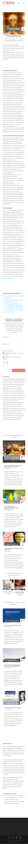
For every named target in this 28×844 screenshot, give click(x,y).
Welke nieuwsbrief (7, 351)
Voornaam (5, 337)
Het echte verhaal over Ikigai (12, 708)
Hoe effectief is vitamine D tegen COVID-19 (13, 549)
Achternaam (6, 344)
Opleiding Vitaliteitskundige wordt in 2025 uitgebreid (12, 665)
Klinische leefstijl (18, 40)
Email (4, 362)
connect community (8, 783)
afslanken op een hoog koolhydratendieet (13, 269)
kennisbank (16, 602)
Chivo (9, 39)
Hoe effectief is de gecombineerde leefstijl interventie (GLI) (11, 508)
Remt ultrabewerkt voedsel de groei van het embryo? (13, 466)
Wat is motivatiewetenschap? (12, 625)
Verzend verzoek (19, 370)
